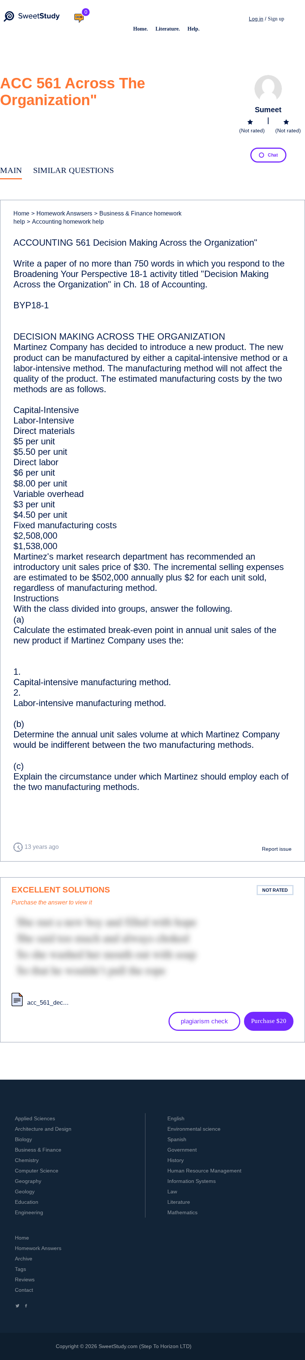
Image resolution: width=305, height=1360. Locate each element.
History (175, 1160)
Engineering (29, 1212)
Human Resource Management (204, 1171)
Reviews (25, 1279)
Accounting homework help (65, 221)
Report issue (277, 849)
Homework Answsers (61, 213)
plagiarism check (204, 1021)
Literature (178, 1202)
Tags (20, 1269)
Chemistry (27, 1160)
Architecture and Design (43, 1129)
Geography (28, 1181)
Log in (256, 19)
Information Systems (191, 1181)
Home (21, 213)
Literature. (167, 29)
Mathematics (182, 1212)
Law (172, 1191)
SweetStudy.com (118, 1346)
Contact (24, 1290)
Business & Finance (38, 1150)
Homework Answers (38, 1248)
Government (182, 1150)
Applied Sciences (35, 1118)
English (175, 1118)
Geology (25, 1191)
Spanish (176, 1139)
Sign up (276, 19)
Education (26, 1202)
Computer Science (36, 1171)
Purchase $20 (268, 1020)
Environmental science (194, 1129)
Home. (140, 29)
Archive (23, 1259)
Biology (23, 1139)
